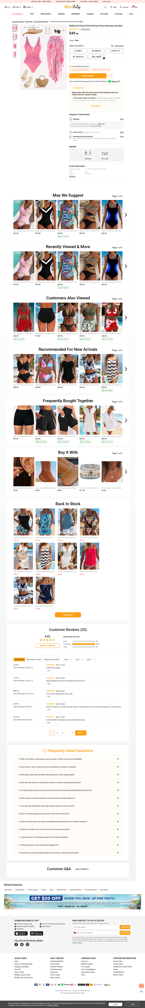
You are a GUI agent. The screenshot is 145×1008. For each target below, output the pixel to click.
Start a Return (55, 977)
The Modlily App (118, 972)
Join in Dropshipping (88, 969)
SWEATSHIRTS (46, 14)
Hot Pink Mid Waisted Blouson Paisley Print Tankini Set (99, 572)
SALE (131, 14)
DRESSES (61, 14)
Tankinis (43, 890)
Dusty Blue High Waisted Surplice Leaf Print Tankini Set (77, 537)
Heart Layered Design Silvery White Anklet (49, 488)
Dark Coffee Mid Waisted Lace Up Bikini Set (72, 333)
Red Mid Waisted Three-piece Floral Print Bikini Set (119, 333)
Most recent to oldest (34, 659)
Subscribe (125, 927)
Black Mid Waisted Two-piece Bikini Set (26, 385)
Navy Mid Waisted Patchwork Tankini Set (50, 606)
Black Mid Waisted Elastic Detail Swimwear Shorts (30, 436)
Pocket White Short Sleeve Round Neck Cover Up (96, 436)
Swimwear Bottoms (75, 890)
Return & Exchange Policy (23, 964)
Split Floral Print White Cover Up (25, 572)
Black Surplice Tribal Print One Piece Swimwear (96, 231)
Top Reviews (19, 659)
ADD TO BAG (88, 76)
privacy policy (80, 993)
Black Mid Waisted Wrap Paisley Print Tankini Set (31, 537)
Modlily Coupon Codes (22, 975)
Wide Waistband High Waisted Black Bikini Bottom (52, 333)
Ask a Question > (82, 869)
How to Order (55, 964)
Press (83, 975)
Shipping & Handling (21, 967)
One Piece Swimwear (41, 22)
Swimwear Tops (61, 890)
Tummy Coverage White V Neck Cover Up (72, 572)
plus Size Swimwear (91, 890)
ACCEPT (115, 1004)
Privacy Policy (118, 964)
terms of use (69, 993)
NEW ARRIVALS (17, 14)
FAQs (16, 961)
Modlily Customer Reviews (23, 977)
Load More (68, 615)
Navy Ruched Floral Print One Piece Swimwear (52, 537)
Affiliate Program (87, 964)
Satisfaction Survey (88, 972)
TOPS (32, 14)
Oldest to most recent (51, 659)
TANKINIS (90, 14)
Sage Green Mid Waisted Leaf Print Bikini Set (95, 333)
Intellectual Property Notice (122, 967)
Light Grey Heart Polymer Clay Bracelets (94, 488)
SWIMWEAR (75, 14)
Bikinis (52, 890)
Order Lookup (55, 975)
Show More (95, 106)
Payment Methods (56, 961)
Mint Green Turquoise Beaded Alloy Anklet (72, 488)
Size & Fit (17, 969)
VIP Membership (56, 969)
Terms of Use (117, 961)
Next (80, 733)
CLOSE (133, 1004)
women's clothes (18, 22)
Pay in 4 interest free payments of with (89, 81)
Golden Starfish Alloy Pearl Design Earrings (28, 488)
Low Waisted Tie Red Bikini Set (24, 333)
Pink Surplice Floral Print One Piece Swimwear (29, 231)
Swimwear (28, 22)
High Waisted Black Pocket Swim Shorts (71, 436)
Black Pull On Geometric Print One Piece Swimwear (75, 385)
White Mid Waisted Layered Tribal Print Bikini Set (96, 385)
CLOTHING (118, 14)
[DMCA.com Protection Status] (107, 985)
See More (72, 176)
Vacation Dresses (33, 890)
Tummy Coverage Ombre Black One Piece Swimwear (120, 231)
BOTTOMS (104, 14)
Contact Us (54, 972)
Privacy (80, 943)
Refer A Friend (118, 975)
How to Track (19, 972)
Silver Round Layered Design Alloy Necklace (117, 488)
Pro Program (85, 967)
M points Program (56, 967)
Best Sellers (8, 890)
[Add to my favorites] (110, 75)
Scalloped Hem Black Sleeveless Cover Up (116, 385)
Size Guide (118, 46)
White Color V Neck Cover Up (112, 436)
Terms (74, 943)
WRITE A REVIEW (47, 645)
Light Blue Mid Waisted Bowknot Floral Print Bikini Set (54, 385)
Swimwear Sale (19, 890)
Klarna (115, 969)
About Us (84, 961)
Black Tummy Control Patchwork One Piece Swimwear (54, 231)
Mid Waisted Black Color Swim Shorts (48, 436)
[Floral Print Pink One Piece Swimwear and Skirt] (43, 57)
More (122, 119)
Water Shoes (104, 890)
